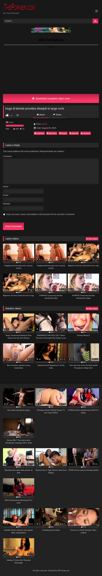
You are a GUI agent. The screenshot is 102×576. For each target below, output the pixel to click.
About (42, 115)
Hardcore (75, 133)
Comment (7, 156)
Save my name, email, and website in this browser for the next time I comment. (40, 214)
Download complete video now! (52, 98)
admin (44, 124)
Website (6, 204)
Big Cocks (52, 133)
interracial (86, 133)
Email (6, 195)
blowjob (64, 133)
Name (6, 187)
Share (58, 115)
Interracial (40, 133)
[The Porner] (51, 7)
